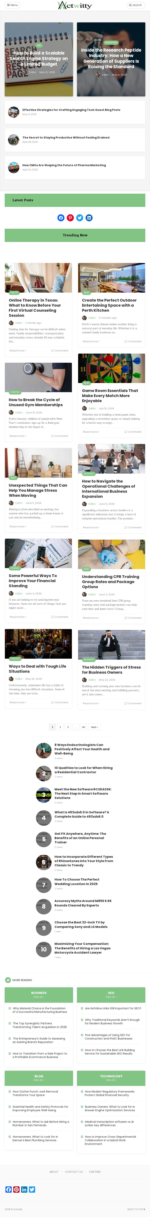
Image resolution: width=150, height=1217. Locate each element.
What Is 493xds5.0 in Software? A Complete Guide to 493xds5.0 (81, 814)
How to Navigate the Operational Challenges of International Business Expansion (108, 488)
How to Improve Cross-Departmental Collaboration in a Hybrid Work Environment (110, 1140)
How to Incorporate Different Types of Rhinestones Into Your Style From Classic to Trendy (83, 861)
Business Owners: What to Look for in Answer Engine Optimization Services (110, 1108)
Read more (17, 350)
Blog (86, 292)
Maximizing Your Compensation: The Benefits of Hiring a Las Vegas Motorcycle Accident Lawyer (82, 948)
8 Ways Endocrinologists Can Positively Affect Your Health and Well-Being (82, 749)
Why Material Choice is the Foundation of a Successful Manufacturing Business (39, 1010)
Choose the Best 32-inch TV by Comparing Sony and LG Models (80, 924)
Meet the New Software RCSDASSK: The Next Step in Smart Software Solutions (83, 793)
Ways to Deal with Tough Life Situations (37, 669)
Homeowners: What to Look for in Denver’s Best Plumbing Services (35, 1138)
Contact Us (74, 1172)
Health (14, 292)
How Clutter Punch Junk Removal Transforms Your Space (35, 1093)
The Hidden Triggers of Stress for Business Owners (111, 670)
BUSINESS (89, 473)
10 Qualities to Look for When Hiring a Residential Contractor (83, 770)
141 (83, 727)
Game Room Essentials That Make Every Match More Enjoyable (110, 395)
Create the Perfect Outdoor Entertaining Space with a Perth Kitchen (109, 305)
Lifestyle (15, 392)
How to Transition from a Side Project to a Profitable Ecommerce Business (39, 1055)
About (54, 1172)
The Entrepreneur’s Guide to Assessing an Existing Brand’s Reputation (38, 1040)
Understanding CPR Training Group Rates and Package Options (110, 582)
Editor (19, 323)
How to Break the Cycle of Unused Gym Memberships (36, 402)
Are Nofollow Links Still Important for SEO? (113, 1008)
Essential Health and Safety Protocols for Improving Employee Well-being (40, 1108)
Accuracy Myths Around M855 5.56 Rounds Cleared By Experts (83, 903)
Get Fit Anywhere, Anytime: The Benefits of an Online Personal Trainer (80, 838)
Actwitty (18, 1209)
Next (93, 727)
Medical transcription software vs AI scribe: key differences (109, 1123)
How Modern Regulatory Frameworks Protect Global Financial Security (110, 1093)
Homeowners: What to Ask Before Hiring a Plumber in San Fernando (40, 1123)
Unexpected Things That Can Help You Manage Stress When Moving (38, 490)
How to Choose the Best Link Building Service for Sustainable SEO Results (110, 1051)
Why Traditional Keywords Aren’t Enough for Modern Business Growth (112, 1021)
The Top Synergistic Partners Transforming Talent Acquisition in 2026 (39, 1025)
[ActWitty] (75, 5)
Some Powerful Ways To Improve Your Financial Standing (33, 581)
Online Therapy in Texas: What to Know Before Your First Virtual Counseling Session (35, 307)
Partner (95, 1172)
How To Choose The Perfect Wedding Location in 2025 (76, 881)
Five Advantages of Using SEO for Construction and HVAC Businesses (108, 1036)
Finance (15, 568)
